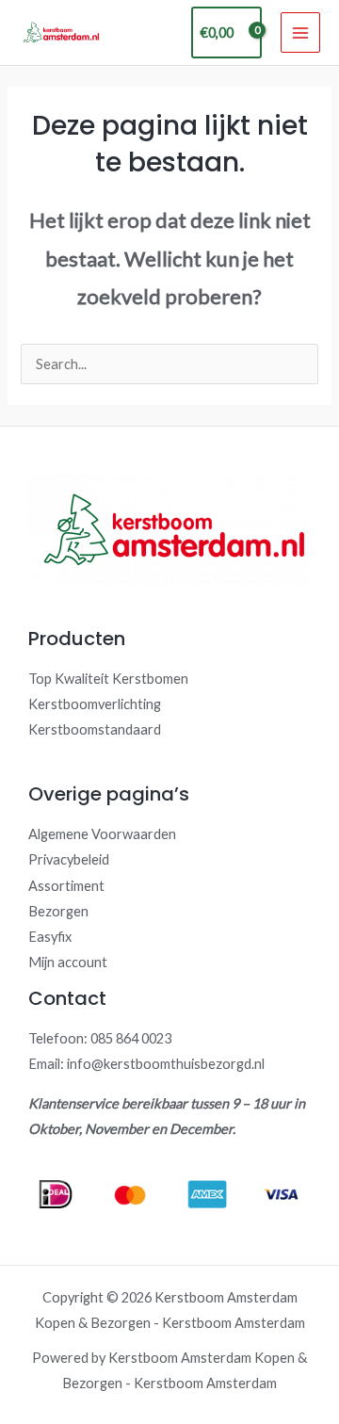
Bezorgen (58, 911)
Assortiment (66, 886)
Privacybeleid (68, 859)
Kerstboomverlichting (94, 704)
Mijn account (67, 962)
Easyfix (50, 937)
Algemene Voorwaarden (102, 834)
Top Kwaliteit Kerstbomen (108, 679)
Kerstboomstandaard (94, 729)
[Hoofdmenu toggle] (300, 32)
